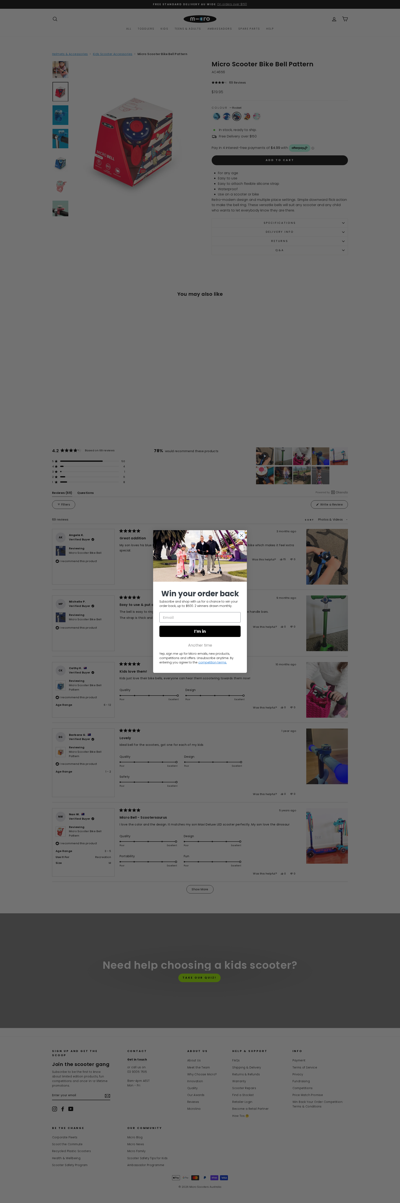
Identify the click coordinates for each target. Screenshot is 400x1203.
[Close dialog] (241, 535)
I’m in (200, 631)
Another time (200, 645)
